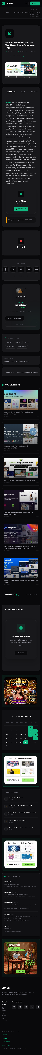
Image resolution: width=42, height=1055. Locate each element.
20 (21, 738)
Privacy (5, 1049)
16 (35, 734)
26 (16, 742)
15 (30, 734)
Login (36, 3)
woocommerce (22, 346)
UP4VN (9, 3)
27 (21, 742)
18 (11, 738)
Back (22, 653)
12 (16, 734)
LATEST (4, 1035)
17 (7, 738)
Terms (12, 1049)
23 (35, 738)
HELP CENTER (6, 1042)
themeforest (21, 296)
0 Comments (29, 56)
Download (22, 209)
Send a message (16, 318)
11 (11, 734)
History (34, 92)
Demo (23, 92)
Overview (11, 92)
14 (25, 734)
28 (25, 742)
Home (7, 13)
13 (21, 734)
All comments (21, 324)
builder (26, 342)
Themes (27, 13)
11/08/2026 (12, 51)
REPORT (4, 1038)
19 (16, 738)
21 (25, 738)
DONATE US (6, 1045)
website (17, 342)
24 (7, 742)
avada (9, 342)
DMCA (19, 1049)
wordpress (10, 346)
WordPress (17, 13)
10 (7, 734)
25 (11, 742)
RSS (25, 1049)
